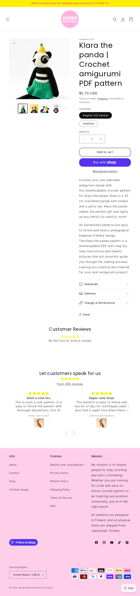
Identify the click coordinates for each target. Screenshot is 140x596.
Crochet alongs (19, 489)
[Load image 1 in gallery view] (22, 108)
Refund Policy (59, 481)
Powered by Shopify (42, 587)
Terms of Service (61, 497)
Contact (14, 472)
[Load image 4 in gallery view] (56, 108)
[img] (70, 379)
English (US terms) (95, 115)
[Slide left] (13, 109)
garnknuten (24, 587)
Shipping (103, 98)
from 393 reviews (70, 384)
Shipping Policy (60, 489)
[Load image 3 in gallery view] (45, 108)
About (13, 464)
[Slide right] (66, 109)
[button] (8, 19)
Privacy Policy (59, 472)
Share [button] (86, 314)
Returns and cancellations (66, 464)
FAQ (52, 505)
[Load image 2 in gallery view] (33, 108)
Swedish (88, 123)
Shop (12, 481)
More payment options (105, 171)
